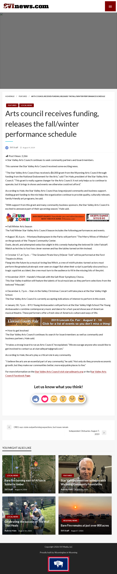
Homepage (9, 96)
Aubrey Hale (67, 489)
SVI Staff (14, 147)
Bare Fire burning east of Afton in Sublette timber (25, 482)
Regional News (70, 520)
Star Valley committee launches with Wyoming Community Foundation (83, 482)
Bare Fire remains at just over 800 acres (85, 525)
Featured (23, 96)
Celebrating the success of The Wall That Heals (27, 523)
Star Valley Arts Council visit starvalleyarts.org (59, 371)
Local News (26, 105)
